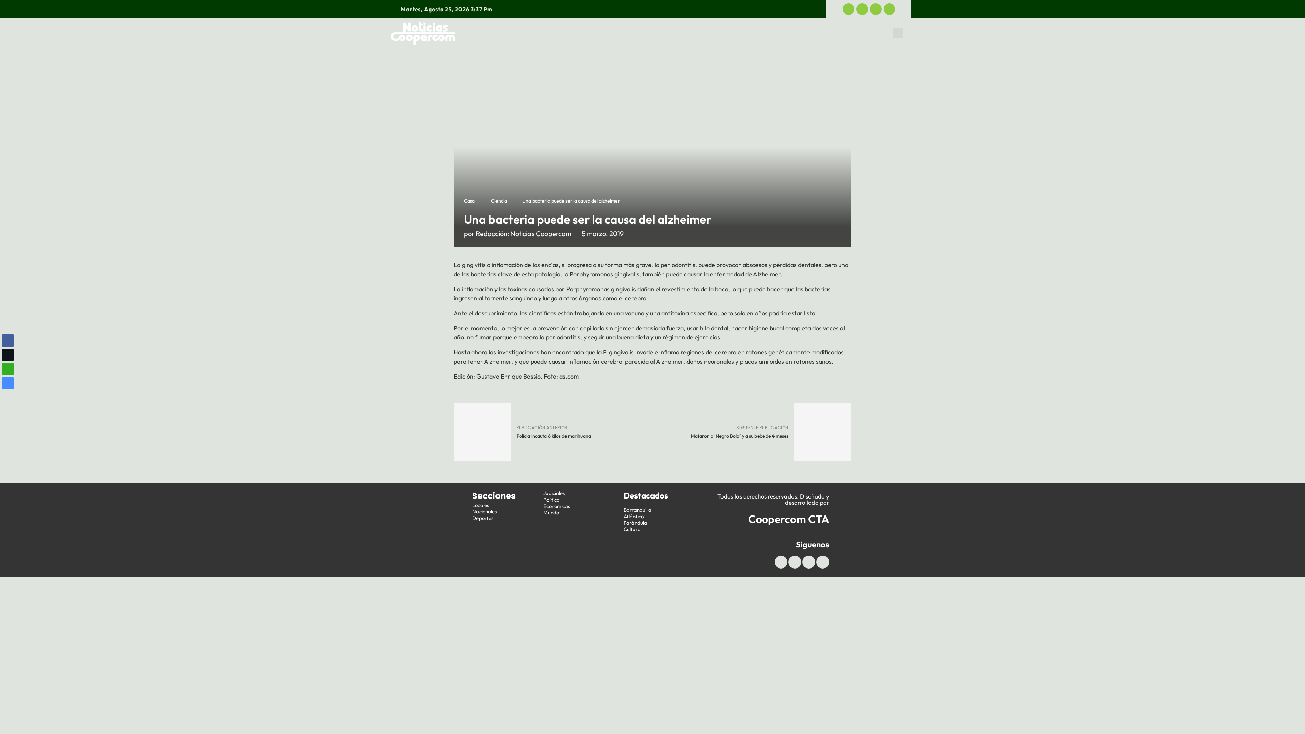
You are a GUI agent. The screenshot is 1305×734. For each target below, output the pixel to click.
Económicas (747, 33)
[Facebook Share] (8, 340)
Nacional (557, 33)
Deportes (603, 33)
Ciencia (499, 201)
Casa (469, 201)
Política (698, 33)
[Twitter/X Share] (8, 355)
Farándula (635, 523)
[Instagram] (889, 9)
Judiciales (652, 33)
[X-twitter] (862, 9)
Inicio (481, 33)
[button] (898, 33)
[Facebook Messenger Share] (8, 383)
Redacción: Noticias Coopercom (523, 233)
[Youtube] (876, 9)
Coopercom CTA (788, 519)
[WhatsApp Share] (8, 369)
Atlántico (634, 516)
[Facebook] (848, 9)
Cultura (632, 529)
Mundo (849, 33)
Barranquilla (637, 510)
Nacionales (484, 511)
